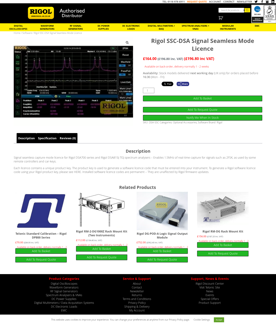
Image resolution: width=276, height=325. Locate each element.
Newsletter (137, 291)
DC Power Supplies (103, 27)
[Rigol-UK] (58, 12)
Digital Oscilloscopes (18, 27)
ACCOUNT (215, 1)
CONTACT (228, 1)
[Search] (247, 10)
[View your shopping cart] (221, 18)
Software (27, 32)
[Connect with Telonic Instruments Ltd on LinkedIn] (272, 1)
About (137, 283)
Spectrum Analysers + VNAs (195, 27)
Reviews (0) (68, 138)
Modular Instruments (228, 27)
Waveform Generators (47, 27)
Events (210, 295)
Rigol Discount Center (210, 283)
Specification (47, 138)
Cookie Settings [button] (202, 319)
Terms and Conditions (137, 299)
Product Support (210, 303)
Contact (137, 287)
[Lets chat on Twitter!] (256, 1)
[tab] (26, 138)
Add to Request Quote (202, 110)
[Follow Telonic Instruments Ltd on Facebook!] (261, 1)
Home (17, 32)
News (209, 291)
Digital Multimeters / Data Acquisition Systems (64, 303)
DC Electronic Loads (131, 27)
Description (26, 138)
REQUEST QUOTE (197, 1)
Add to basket (202, 98)
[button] (127, 42)
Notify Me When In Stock (202, 118)
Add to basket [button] (41, 251)
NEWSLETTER (244, 1)
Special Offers (210, 299)
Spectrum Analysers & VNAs (64, 295)
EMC (257, 25)
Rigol (219, 122)
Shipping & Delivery (137, 306)
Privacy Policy (137, 303)
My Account (137, 310)
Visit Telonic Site (209, 287)
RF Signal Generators (75, 27)
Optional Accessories (185, 122)
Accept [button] (219, 319)
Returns (137, 295)
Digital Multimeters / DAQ (161, 27)
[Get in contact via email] (184, 84)
